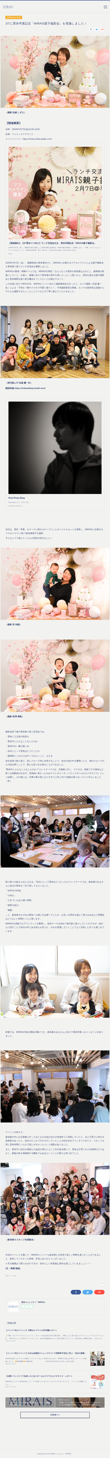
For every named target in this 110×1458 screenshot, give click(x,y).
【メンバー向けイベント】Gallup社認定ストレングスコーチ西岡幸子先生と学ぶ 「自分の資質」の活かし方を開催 (53, 1353)
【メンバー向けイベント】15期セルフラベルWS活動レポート (31, 1330)
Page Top (55, 1442)
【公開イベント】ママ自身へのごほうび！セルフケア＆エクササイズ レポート (38, 1376)
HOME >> (55, 1414)
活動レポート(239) (10, 1275)
